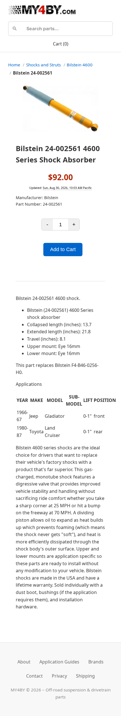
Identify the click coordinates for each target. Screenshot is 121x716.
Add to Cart (63, 249)
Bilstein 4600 (80, 65)
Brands (96, 662)
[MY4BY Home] (42, 10)
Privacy (59, 676)
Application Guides (59, 662)
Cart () (60, 44)
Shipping (85, 676)
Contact (34, 676)
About (23, 662)
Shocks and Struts (43, 65)
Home (14, 65)
